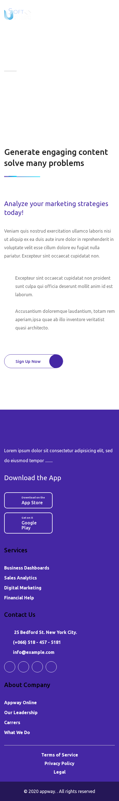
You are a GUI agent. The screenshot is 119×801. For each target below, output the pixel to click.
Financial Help (19, 597)
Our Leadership (21, 712)
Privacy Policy (59, 763)
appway (47, 791)
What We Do (17, 732)
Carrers (12, 722)
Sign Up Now (28, 361)
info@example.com (34, 652)
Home (13, 86)
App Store (33, 500)
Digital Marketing (23, 587)
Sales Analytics (20, 577)
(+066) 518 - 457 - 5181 (37, 642)
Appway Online (20, 702)
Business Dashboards (26, 567)
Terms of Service (59, 754)
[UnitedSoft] (17, 13)
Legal (60, 771)
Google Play (29, 523)
